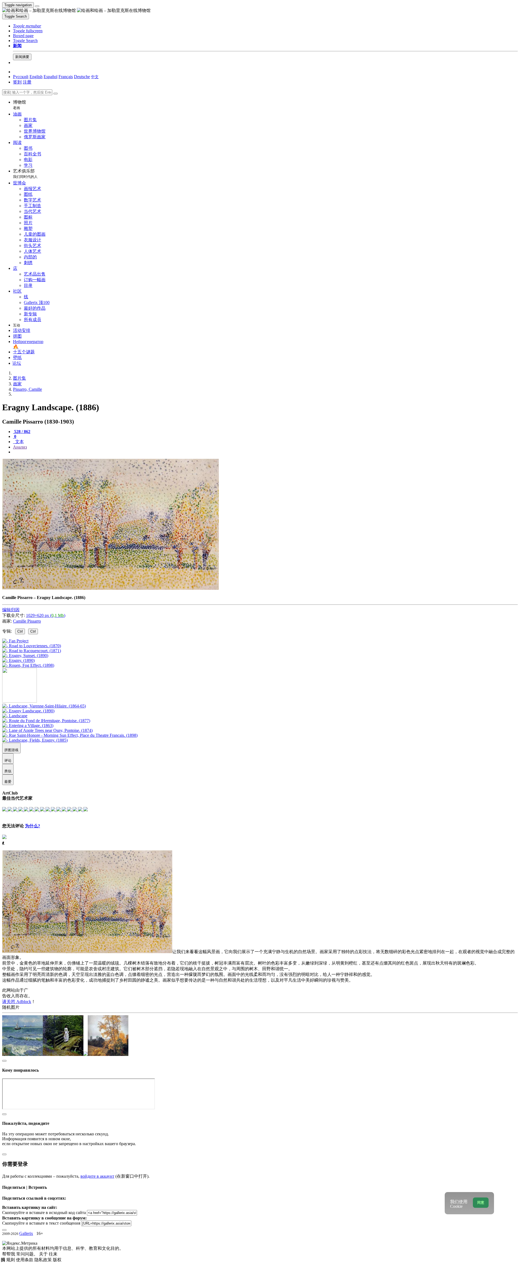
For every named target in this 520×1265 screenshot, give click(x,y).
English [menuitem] (36, 76)
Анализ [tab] (20, 447)
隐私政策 (43, 1259)
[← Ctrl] (28, 665)
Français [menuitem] (65, 76)
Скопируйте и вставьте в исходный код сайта (44, 1212)
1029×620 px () (45, 615)
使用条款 (25, 1259)
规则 (11, 1259)
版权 (57, 1259)
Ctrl (20, 631)
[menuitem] (95, 76)
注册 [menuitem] (27, 82)
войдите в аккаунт (97, 1176)
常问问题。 (27, 1254)
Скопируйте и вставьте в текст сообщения (41, 1223)
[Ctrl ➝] (44, 706)
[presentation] (265, 452)
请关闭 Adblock (16, 1001)
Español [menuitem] (50, 76)
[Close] (55, 93)
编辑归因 (11, 609)
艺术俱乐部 (25, 174)
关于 (44, 1254)
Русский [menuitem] (20, 76)
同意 (480, 1202)
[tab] (21, 431)
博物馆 (19, 105)
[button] (27, 26)
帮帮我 (9, 1254)
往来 (53, 1254)
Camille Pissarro (27, 621)
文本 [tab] (19, 441)
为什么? (32, 826)
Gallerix (26, 1233)
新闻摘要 (22, 57)
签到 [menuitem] (17, 82)
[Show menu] (37, 6)
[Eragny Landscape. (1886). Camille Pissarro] (110, 588)
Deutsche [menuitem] (82, 76)
